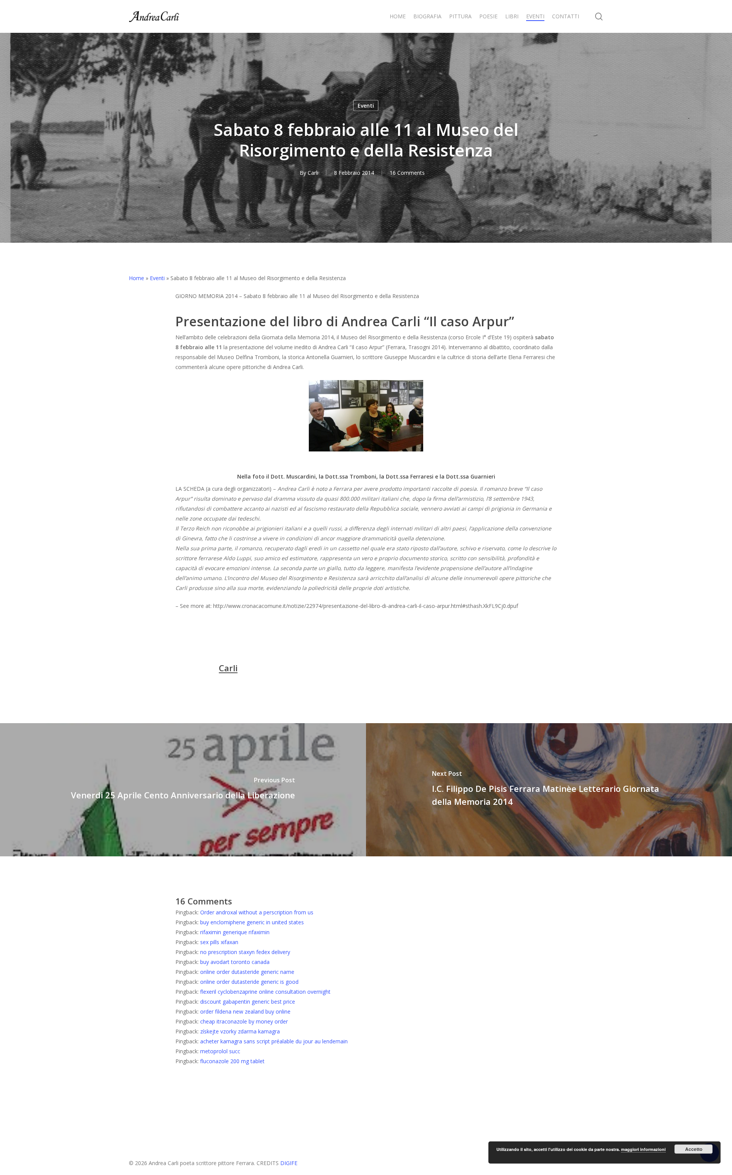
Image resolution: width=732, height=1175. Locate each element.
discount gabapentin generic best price (247, 1001)
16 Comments (407, 172)
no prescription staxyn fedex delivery (245, 952)
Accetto (693, 1149)
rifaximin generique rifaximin (235, 932)
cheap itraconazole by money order (244, 1021)
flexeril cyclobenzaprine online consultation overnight (265, 991)
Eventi (366, 105)
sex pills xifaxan (219, 942)
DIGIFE (288, 1163)
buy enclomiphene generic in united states (252, 922)
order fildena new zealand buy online (245, 1011)
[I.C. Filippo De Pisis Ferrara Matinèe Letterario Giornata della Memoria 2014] (549, 789)
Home (136, 278)
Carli (313, 172)
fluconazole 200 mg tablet (232, 1061)
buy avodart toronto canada (235, 961)
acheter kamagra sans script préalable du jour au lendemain (274, 1041)
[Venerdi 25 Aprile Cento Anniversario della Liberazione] (183, 789)
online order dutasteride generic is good (249, 981)
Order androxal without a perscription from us (256, 912)
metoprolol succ (220, 1051)
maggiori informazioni (643, 1149)
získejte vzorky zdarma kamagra (240, 1031)
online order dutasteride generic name (247, 971)
